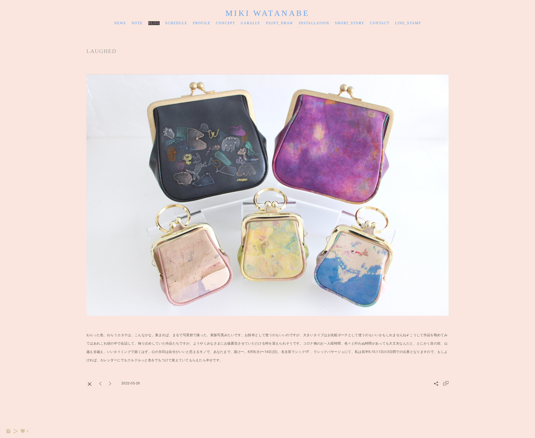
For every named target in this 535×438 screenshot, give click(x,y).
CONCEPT (225, 23)
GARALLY (251, 23)
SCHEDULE (176, 23)
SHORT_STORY (349, 23)
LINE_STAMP (408, 23)
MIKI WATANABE (267, 13)
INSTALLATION (314, 23)
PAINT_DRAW (279, 23)
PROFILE (201, 23)
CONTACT (380, 23)
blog (154, 23)
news (120, 23)
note (137, 23)
